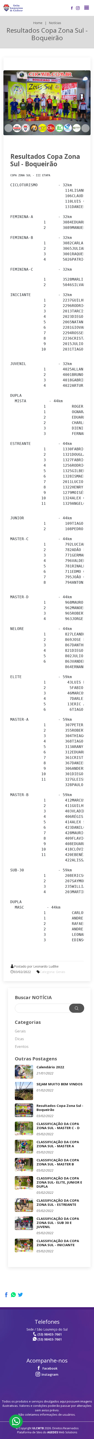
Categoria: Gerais (52, 972)
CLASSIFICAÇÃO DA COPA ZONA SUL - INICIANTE (58, 1242)
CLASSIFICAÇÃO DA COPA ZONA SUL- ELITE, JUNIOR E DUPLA (59, 1182)
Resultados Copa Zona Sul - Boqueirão (45, 160)
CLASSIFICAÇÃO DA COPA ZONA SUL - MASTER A (58, 1144)
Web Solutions (62, 1432)
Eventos (22, 1046)
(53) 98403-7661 (49, 1334)
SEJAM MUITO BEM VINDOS (60, 1084)
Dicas (19, 1038)
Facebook (49, 1368)
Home (37, 23)
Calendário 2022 (50, 1067)
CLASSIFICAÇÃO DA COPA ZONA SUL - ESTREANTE (58, 1202)
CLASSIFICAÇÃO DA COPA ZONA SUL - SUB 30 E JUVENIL (58, 1222)
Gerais (20, 1031)
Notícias (55, 23)
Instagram (49, 1374)
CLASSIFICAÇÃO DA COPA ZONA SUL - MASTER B (58, 1162)
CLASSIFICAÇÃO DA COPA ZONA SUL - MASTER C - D (58, 1125)
